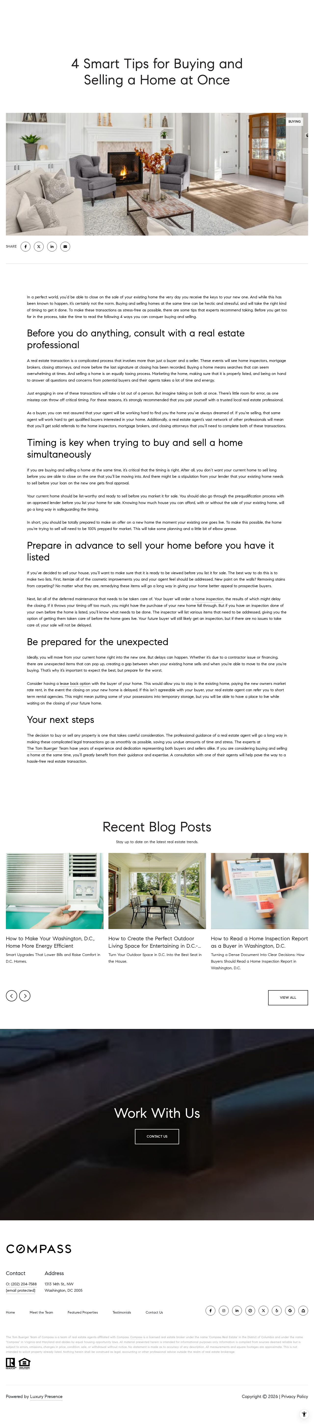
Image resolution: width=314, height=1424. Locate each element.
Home (10, 1312)
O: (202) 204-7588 (21, 1284)
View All (288, 998)
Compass (136, 1337)
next (24, 995)
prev (11, 995)
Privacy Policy (294, 1396)
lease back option (75, 683)
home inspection (209, 599)
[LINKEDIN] (237, 1311)
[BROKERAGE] (250, 1311)
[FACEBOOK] (210, 1311)
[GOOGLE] (290, 1311)
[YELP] (277, 1311)
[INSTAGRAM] (224, 1311)
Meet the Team (41, 1312)
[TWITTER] (263, 1311)
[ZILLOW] (303, 1311)
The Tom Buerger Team (47, 748)
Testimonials (122, 1312)
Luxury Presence (46, 1396)
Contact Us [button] (157, 1136)
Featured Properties (83, 1312)
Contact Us (154, 1313)
